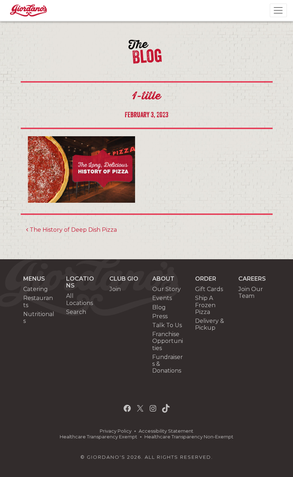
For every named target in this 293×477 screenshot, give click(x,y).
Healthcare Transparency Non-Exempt (188, 436)
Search (76, 312)
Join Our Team (250, 292)
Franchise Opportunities (167, 341)
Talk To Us (167, 325)
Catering (35, 289)
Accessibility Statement (166, 431)
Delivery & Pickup (209, 324)
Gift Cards (209, 289)
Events (162, 298)
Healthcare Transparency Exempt (98, 436)
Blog (159, 307)
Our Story (166, 289)
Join (115, 289)
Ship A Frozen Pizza (205, 305)
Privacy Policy (115, 431)
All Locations (79, 299)
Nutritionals (38, 317)
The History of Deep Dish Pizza (72, 229)
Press (160, 316)
